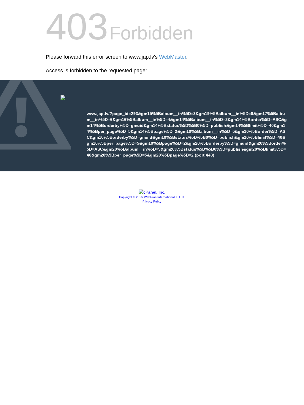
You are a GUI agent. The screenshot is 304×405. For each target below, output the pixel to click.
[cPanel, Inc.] (152, 192)
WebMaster (172, 57)
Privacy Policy (151, 201)
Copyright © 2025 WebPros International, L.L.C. (152, 197)
